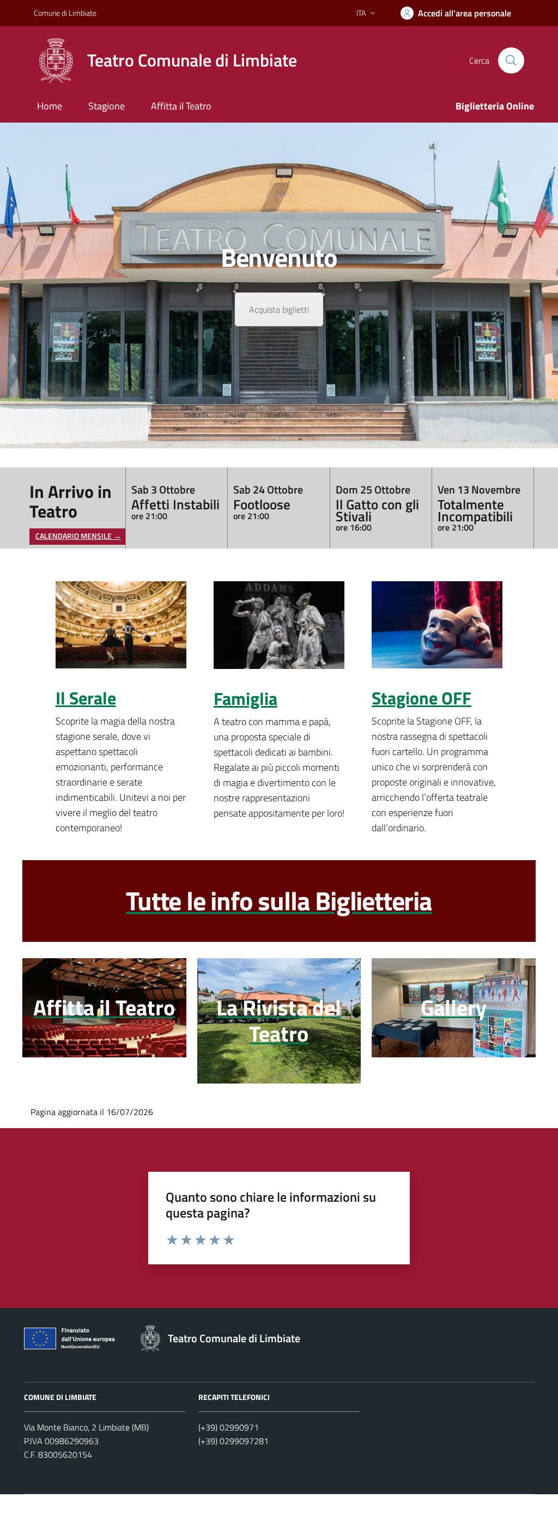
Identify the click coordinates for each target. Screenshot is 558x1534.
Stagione (106, 106)
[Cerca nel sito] (511, 60)
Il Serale (86, 698)
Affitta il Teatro (181, 106)
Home (49, 106)
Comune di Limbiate (65, 13)
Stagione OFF (421, 698)
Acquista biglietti (279, 309)
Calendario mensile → (78, 536)
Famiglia (245, 699)
